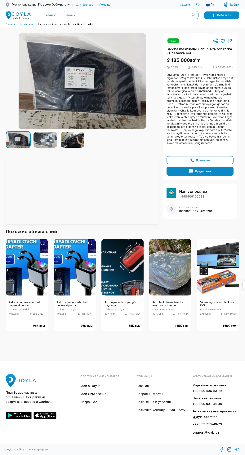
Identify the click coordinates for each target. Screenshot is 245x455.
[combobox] (215, 5)
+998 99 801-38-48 (207, 404)
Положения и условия (153, 402)
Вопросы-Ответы (149, 394)
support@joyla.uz (206, 432)
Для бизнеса (84, 4)
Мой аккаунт (90, 386)
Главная (10, 24)
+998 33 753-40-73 (207, 424)
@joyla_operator (205, 417)
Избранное (88, 402)
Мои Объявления (93, 394)
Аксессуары (26, 24)
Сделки (185, 4)
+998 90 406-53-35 (207, 391)
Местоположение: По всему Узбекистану (41, 4)
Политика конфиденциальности (161, 410)
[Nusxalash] (215, 41)
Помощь (105, 4)
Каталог (50, 15)
